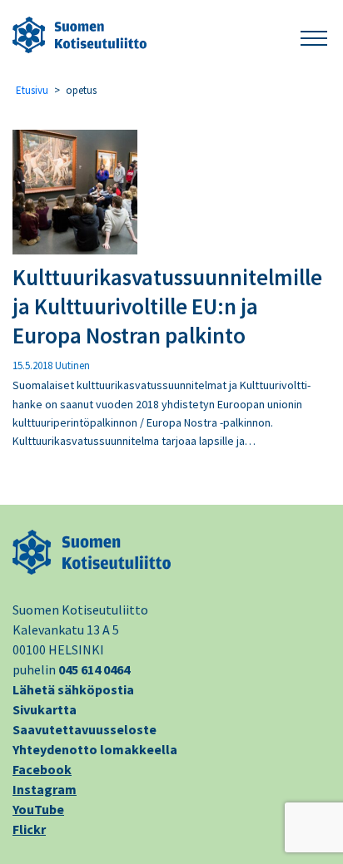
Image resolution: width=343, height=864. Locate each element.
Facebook (42, 769)
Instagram (44, 789)
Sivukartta (44, 709)
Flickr (29, 829)
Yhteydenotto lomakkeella (94, 749)
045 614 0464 (94, 669)
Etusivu (32, 90)
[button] (314, 35)
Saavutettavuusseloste (84, 729)
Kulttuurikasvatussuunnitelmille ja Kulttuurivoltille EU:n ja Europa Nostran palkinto (167, 306)
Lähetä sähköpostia (73, 689)
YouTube (38, 809)
